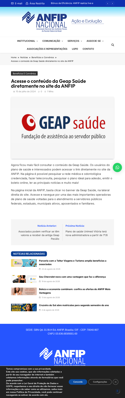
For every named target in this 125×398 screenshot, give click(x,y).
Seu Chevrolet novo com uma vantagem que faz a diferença (72, 276)
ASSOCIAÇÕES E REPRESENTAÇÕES (47, 48)
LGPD (75, 48)
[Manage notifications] (117, 391)
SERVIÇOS (73, 40)
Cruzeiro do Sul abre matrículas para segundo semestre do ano (74, 305)
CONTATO (88, 48)
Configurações (100, 381)
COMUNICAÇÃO (51, 40)
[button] (117, 167)
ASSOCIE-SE (94, 40)
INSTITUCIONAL (26, 40)
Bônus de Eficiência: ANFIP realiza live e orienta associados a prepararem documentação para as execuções (72, 3)
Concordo (78, 381)
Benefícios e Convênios (24, 73)
